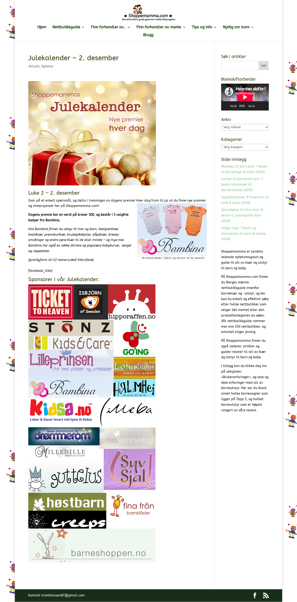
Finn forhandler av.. (108, 27)
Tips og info (202, 27)
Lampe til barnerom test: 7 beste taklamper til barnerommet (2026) (242, 184)
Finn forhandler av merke (158, 27)
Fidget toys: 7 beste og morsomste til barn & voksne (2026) (243, 233)
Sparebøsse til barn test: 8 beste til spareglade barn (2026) (242, 215)
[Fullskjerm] (264, 106)
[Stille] (258, 106)
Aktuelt (34, 66)
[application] (245, 97)
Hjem (41, 27)
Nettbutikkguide (66, 27)
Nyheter (48, 66)
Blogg (148, 35)
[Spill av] (227, 106)
